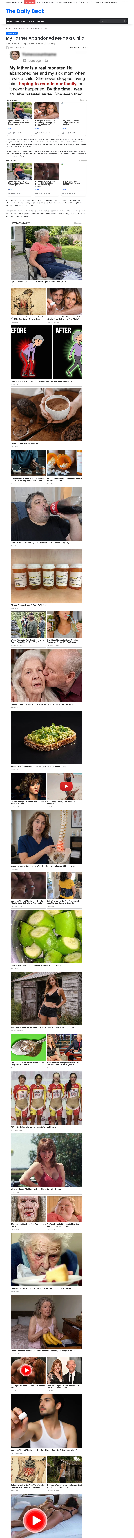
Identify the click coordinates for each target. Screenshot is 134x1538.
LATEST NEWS (20, 21)
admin (11, 48)
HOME (9, 21)
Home (9, 28)
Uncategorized (17, 28)
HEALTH (31, 21)
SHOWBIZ (40, 21)
